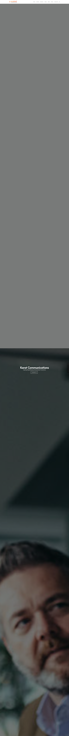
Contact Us (34, 372)
